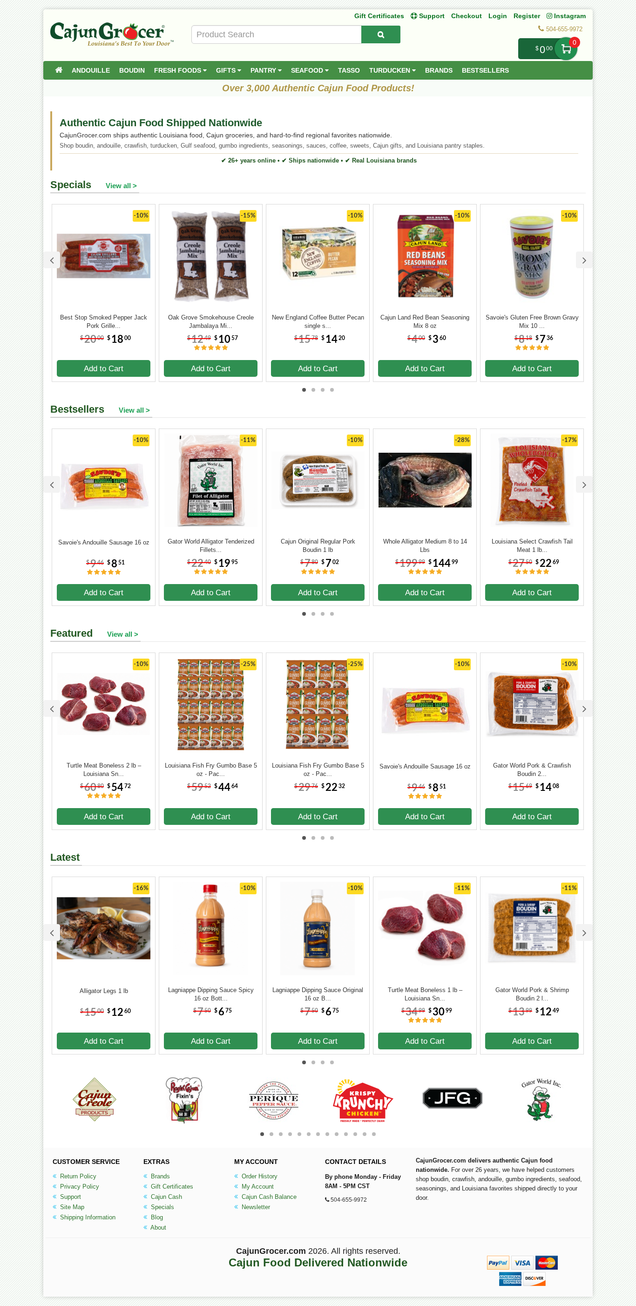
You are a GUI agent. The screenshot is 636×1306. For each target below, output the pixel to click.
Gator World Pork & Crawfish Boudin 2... (532, 769)
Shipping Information (86, 1217)
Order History (258, 1176)
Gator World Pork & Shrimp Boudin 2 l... (532, 994)
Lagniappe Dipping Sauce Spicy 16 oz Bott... (211, 994)
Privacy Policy (78, 1186)
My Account (257, 1186)
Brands (439, 70)
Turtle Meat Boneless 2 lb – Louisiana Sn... (104, 769)
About (157, 1227)
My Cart (566, 48)
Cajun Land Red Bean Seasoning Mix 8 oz (424, 321)
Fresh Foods (178, 70)
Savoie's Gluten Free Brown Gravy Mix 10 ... (532, 321)
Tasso (349, 70)
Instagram (569, 16)
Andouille (91, 70)
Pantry (264, 70)
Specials (161, 1207)
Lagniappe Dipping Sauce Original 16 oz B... (317, 994)
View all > (121, 186)
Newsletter (255, 1207)
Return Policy (77, 1176)
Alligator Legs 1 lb (104, 990)
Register (527, 16)
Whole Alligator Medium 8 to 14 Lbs (425, 545)
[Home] (58, 70)
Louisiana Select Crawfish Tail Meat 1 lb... (532, 545)
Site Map (71, 1207)
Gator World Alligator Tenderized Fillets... (211, 545)
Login (497, 16)
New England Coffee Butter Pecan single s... (318, 321)
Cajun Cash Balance (268, 1196)
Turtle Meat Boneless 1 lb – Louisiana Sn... (425, 994)
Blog (156, 1217)
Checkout (466, 16)
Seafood (308, 70)
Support (69, 1196)
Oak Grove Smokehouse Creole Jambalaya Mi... (211, 321)
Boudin (132, 70)
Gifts (226, 70)
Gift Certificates (379, 16)
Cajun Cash (165, 1196)
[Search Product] (380, 34)
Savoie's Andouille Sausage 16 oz (103, 542)
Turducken (390, 70)
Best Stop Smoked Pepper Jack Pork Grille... (103, 321)
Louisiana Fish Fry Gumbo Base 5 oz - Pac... (211, 769)
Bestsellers (485, 70)
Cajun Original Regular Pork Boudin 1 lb (318, 545)
